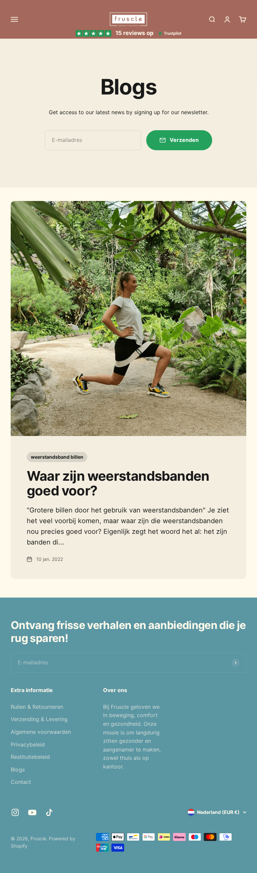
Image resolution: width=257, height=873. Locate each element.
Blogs (18, 769)
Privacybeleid (28, 744)
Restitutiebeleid (30, 756)
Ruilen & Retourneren (37, 706)
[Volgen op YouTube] (32, 812)
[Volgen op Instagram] (15, 812)
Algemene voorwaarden (41, 731)
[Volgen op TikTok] (49, 812)
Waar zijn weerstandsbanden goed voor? (118, 483)
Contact (21, 782)
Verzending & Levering (39, 719)
